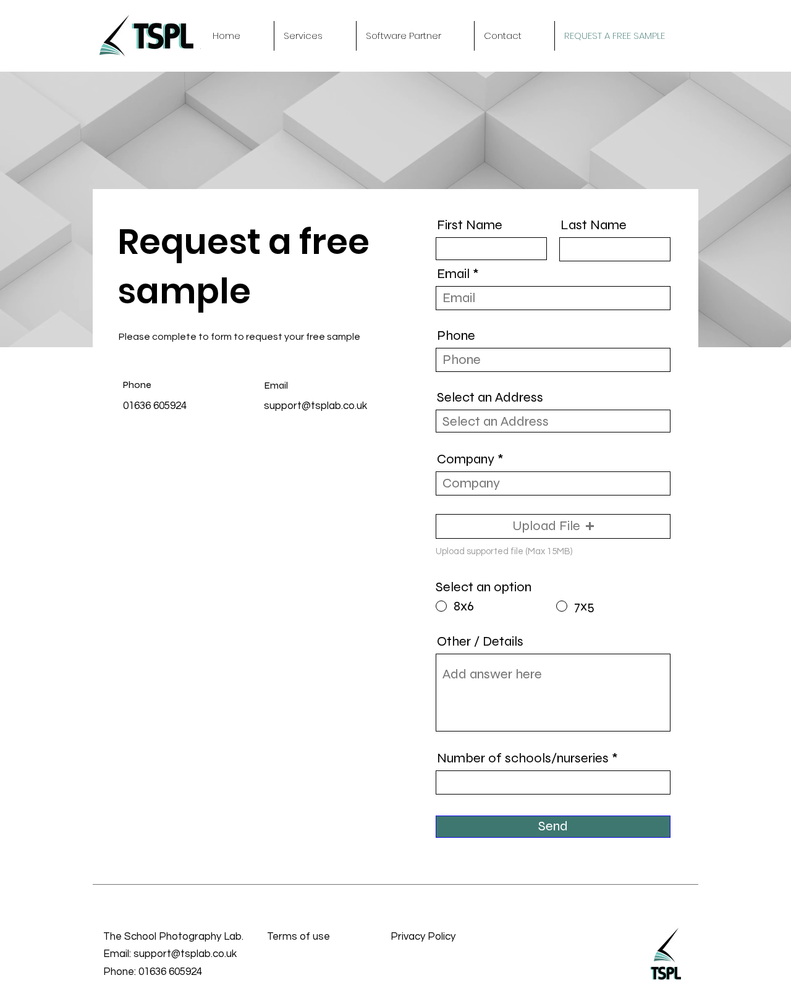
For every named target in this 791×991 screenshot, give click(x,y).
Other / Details (480, 641)
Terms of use (298, 936)
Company (465, 459)
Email (453, 273)
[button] (315, 36)
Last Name (593, 225)
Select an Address (490, 397)
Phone (456, 335)
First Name (469, 225)
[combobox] (553, 421)
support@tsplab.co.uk (315, 405)
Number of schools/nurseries (523, 758)
